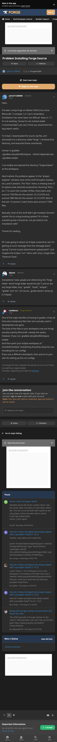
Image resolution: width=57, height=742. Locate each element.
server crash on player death (23, 501)
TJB (13, 525)
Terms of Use (8, 731)
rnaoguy (15, 558)
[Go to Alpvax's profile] (4, 274)
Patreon (35, 370)
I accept (49, 727)
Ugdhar (15, 585)
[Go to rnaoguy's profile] (6, 532)
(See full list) (46, 639)
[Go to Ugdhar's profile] (6, 565)
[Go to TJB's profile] (6, 502)
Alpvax (12, 273)
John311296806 (13, 71)
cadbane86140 (17, 629)
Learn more (5, 4)
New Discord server (16, 443)
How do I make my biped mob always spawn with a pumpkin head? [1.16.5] (31, 533)
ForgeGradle (35, 71)
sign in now (16, 396)
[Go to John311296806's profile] (3, 71)
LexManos (13, 310)
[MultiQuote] (3, 264)
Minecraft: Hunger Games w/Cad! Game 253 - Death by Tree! (31, 612)
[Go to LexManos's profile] (4, 311)
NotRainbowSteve (13, 647)
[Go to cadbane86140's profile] (6, 611)
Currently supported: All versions (22, 50)
